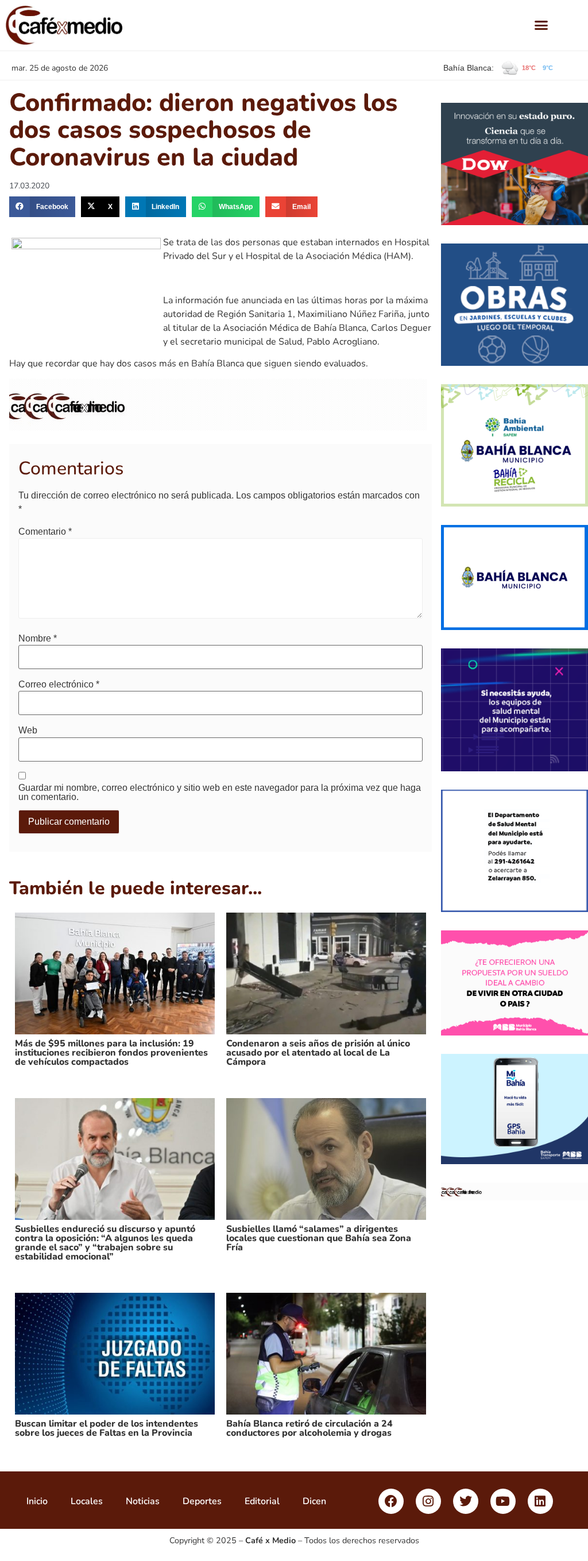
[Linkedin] (540, 1501)
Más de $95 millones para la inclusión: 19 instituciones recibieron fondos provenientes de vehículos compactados (111, 1052)
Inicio (37, 1501)
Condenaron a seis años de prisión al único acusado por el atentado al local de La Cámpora (318, 1052)
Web (27, 730)
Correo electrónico (58, 684)
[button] (541, 25)
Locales (87, 1501)
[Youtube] (503, 1501)
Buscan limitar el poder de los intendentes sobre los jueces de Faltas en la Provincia (106, 1428)
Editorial (262, 1501)
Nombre (37, 638)
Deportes (202, 1501)
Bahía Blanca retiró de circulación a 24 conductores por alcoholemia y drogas (309, 1428)
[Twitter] (465, 1501)
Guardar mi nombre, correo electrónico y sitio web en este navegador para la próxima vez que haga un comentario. (219, 792)
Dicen (314, 1501)
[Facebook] (391, 1501)
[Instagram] (428, 1501)
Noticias (143, 1501)
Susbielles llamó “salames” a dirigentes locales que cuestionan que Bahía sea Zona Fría (318, 1238)
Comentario (45, 531)
